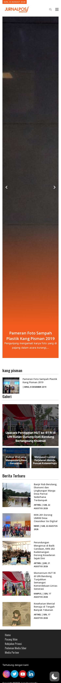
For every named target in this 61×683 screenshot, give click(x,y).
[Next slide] (54, 187)
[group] (30, 187)
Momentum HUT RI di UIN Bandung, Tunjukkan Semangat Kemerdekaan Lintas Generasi (45, 580)
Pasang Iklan (11, 639)
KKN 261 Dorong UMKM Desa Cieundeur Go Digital (45, 518)
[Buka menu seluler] (57, 9)
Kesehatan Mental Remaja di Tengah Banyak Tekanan (44, 606)
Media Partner (12, 652)
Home (8, 635)
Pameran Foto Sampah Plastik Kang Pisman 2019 (40, 380)
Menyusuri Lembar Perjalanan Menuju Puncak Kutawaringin (45, 460)
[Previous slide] (6, 187)
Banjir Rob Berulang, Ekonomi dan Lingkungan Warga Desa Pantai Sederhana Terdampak (45, 492)
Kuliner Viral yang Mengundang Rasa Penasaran (16, 460)
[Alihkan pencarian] (50, 9)
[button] (54, 676)
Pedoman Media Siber (16, 648)
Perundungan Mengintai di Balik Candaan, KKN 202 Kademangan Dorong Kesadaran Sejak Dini (44, 550)
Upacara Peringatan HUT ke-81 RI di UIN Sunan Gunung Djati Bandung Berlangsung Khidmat (31, 437)
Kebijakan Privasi (13, 644)
